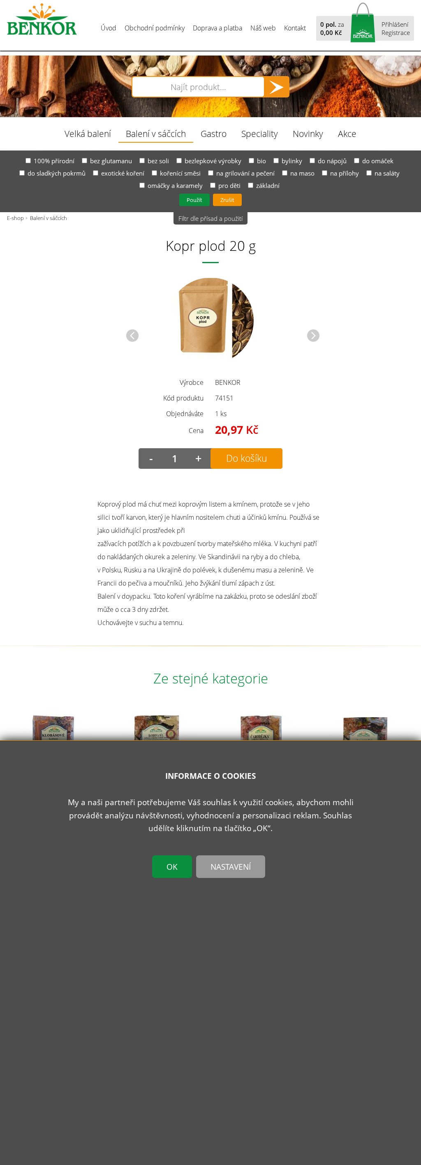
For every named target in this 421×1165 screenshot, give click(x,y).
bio (261, 161)
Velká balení (88, 133)
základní (268, 185)
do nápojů (332, 161)
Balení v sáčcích (156, 133)
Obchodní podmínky (155, 27)
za (332, 28)
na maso (302, 173)
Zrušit (227, 200)
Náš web (263, 27)
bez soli (158, 161)
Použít (194, 200)
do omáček (377, 161)
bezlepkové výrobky (213, 161)
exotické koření (122, 173)
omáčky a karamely (175, 185)
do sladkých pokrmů (57, 173)
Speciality (259, 133)
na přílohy (344, 173)
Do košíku (246, 458)
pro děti (229, 185)
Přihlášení (395, 24)
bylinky (292, 161)
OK (172, 867)
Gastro (214, 133)
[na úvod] (42, 19)
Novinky (308, 133)
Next (313, 335)
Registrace (396, 32)
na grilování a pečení (245, 173)
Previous (132, 335)
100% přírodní (54, 161)
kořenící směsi (180, 173)
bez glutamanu (111, 161)
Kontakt (295, 27)
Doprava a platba (217, 27)
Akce (347, 133)
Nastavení (230, 867)
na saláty (387, 173)
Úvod (108, 27)
